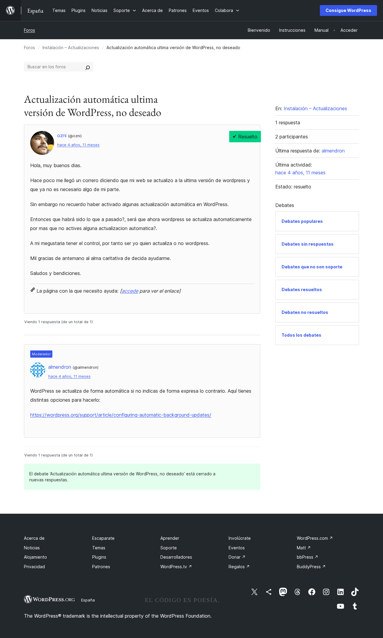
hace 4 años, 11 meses (78, 145)
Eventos (237, 547)
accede (130, 291)
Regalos (239, 566)
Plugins (99, 557)
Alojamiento (35, 557)
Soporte (168, 547)
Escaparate (103, 538)
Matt (304, 547)
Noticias (32, 547)
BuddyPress (311, 566)
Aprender (169, 538)
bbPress (307, 557)
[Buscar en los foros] (87, 67)
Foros (29, 30)
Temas (98, 547)
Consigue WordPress (348, 10)
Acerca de (34, 538)
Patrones (101, 566)
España (88, 600)
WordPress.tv (176, 566)
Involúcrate (240, 538)
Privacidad (34, 566)
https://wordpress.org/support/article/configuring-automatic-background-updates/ (120, 415)
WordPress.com (315, 538)
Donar (237, 557)
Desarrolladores (176, 557)
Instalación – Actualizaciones (70, 47)
